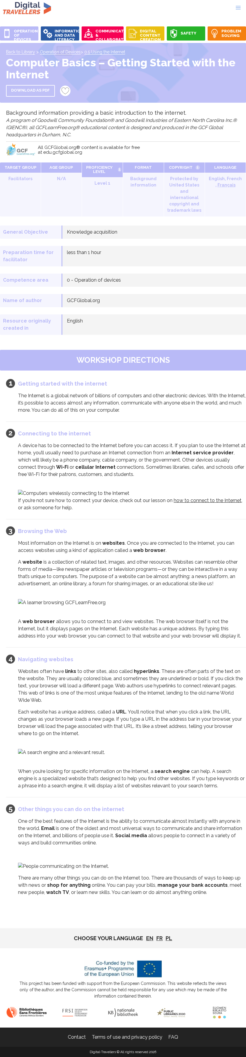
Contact (77, 1037)
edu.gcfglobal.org (62, 152)
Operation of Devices (60, 52)
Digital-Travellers (27, 8)
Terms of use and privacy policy (127, 1037)
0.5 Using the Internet (104, 52)
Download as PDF (30, 90)
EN (149, 938)
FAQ (173, 1037)
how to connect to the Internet (208, 500)
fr (159, 938)
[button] (238, 8)
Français (227, 185)
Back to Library (20, 52)
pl (169, 938)
